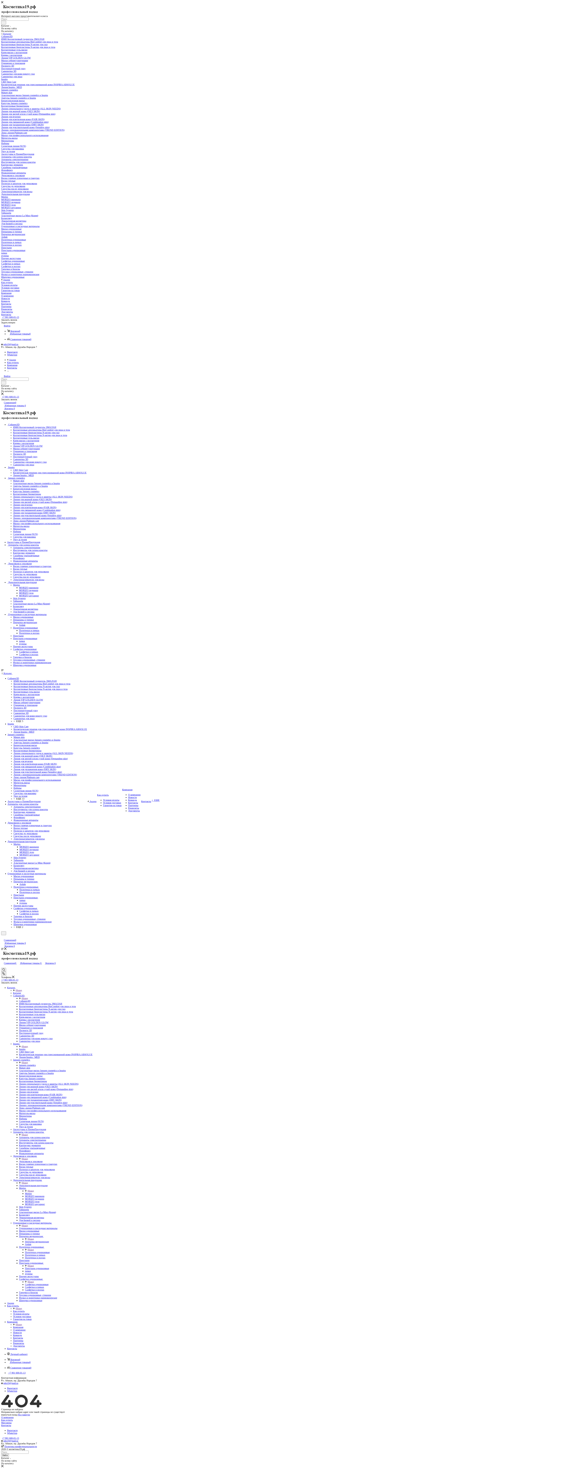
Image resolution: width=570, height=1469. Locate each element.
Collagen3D (24, 1001)
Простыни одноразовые (37, 1268)
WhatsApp (12, 355)
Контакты (6, 1425)
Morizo (28, 1193)
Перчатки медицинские (37, 1241)
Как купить (19, 1311)
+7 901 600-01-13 (10, 317)
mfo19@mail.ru (10, 344)
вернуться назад (9, 1414)
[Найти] (3, 23)
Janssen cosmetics (27, 1065)
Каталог (17, 993)
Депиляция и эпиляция (30, 1161)
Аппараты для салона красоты (34, 1137)
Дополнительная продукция (33, 1185)
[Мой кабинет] (2, 937)
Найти (5, 1455)
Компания (18, 1327)
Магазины (6, 1422)
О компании (7, 1417)
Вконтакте (12, 352)
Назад (19, 990)
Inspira (22, 1049)
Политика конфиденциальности (20, 1446)
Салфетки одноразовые (37, 1284)
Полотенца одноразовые (37, 1252)
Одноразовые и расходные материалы (38, 1228)
